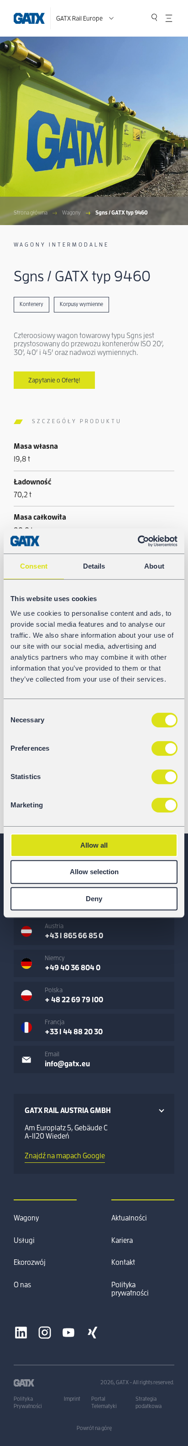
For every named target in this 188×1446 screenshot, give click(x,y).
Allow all (94, 845)
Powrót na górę (94, 1428)
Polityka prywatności (130, 1289)
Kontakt (123, 1262)
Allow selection (94, 872)
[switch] (164, 748)
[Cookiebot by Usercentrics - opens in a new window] (138, 541)
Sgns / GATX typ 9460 (121, 212)
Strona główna (30, 212)
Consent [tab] (33, 566)
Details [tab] (94, 566)
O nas (22, 1285)
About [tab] (154, 566)
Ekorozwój (30, 1262)
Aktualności (129, 1218)
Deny (94, 899)
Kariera (122, 1240)
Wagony (71, 212)
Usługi (24, 1240)
